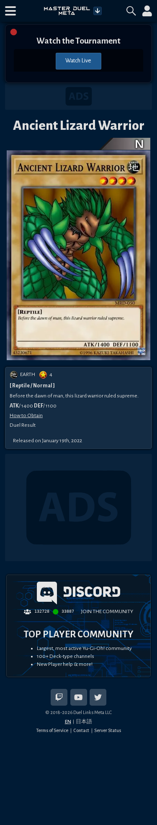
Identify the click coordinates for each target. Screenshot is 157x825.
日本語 (84, 721)
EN (68, 721)
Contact (81, 730)
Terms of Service (52, 730)
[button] (10, 11)
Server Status (107, 730)
